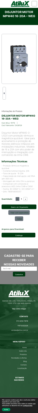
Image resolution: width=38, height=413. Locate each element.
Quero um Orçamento (19, 207)
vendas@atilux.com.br (19, 330)
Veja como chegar (19, 309)
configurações (27, 406)
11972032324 (22, 326)
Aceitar (6, 409)
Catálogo (19, 235)
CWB (25, 155)
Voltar (19, 219)
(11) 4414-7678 (22, 321)
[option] (4, 93)
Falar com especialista (19, 213)
